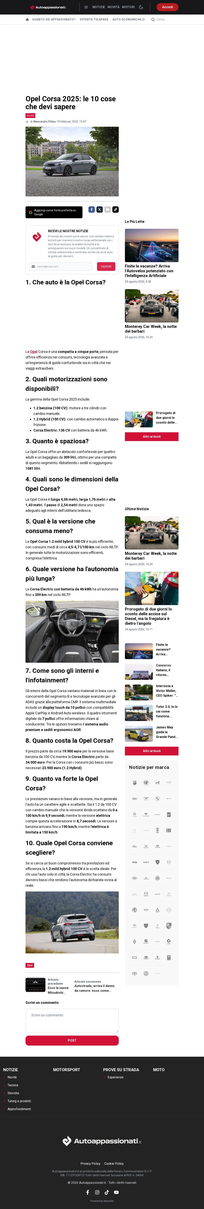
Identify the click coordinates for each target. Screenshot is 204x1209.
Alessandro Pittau (44, 121)
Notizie (98, 7)
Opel (33, 352)
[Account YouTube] (116, 1192)
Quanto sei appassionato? (54, 19)
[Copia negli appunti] (115, 209)
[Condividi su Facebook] (91, 209)
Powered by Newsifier (102, 1201)
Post (72, 1040)
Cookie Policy (114, 1164)
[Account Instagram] (97, 1192)
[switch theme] (141, 7)
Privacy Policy (90, 1164)
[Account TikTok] (106, 1192)
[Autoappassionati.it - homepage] (48, 7)
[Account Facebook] (87, 1192)
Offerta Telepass (94, 19)
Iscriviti (106, 266)
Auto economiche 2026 (131, 19)
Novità (114, 7)
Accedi (167, 7)
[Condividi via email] (107, 209)
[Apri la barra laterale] (86, 7)
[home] (27, 19)
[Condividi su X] (99, 209)
